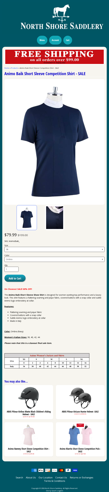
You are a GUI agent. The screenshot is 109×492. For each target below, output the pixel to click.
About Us (31, 477)
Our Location (46, 477)
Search (19, 477)
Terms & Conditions (54, 481)
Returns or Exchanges (81, 477)
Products (14, 68)
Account (55, 40)
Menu (42, 40)
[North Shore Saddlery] (54, 32)
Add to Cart (15, 278)
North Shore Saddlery (53, 488)
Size (6, 245)
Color (6, 255)
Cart (67, 40)
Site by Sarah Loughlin (54, 491)
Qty (6, 265)
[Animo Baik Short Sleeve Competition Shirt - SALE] (27, 217)
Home (6, 68)
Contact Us (61, 477)
